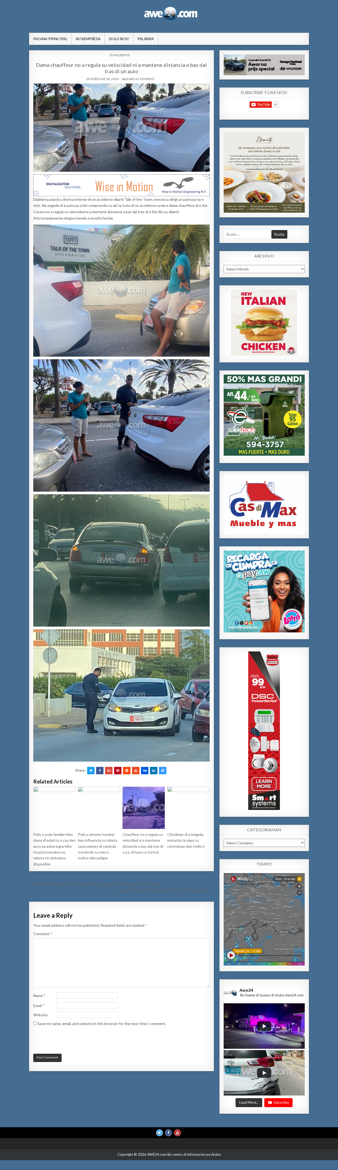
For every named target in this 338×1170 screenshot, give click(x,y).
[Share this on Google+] (108, 770)
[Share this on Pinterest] (117, 770)
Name (39, 995)
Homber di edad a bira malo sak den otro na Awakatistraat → (164, 890)
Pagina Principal (50, 38)
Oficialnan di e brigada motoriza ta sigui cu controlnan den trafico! (186, 840)
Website (40, 1015)
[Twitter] (159, 1133)
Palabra (145, 38)
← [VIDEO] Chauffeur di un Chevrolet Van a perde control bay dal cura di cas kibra (96, 884)
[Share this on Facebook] (100, 770)
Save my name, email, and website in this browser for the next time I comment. (101, 1023)
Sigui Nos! (119, 38)
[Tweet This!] (91, 770)
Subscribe (281, 1103)
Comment (42, 933)
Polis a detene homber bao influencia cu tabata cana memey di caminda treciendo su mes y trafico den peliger (97, 846)
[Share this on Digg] (144, 770)
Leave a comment (139, 79)
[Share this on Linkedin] (153, 770)
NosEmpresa (88, 38)
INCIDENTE (122, 55)
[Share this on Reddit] (126, 770)
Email (38, 1005)
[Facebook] (168, 1133)
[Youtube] (177, 1133)
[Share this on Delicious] (162, 770)
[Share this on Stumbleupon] (135, 770)
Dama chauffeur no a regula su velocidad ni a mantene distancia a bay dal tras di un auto (121, 68)
